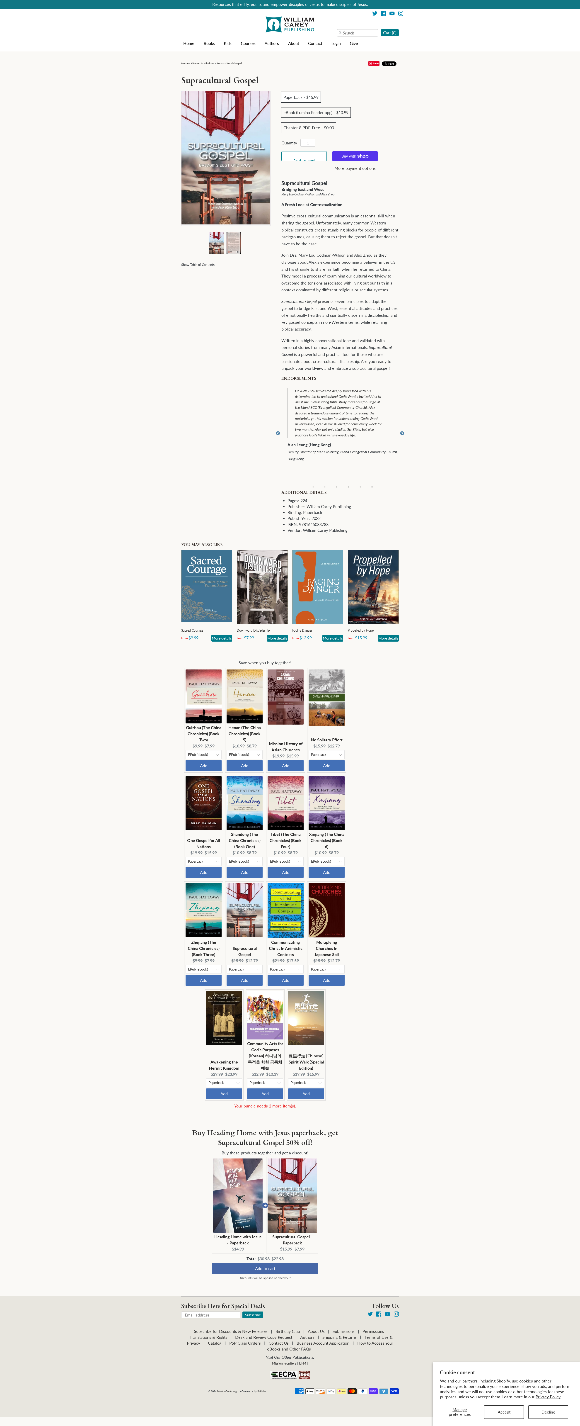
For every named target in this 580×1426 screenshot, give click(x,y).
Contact (315, 43)
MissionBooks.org (227, 1391)
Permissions (373, 1331)
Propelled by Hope (361, 630)
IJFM (302, 1363)
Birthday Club (288, 1331)
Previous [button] (278, 433)
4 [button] (348, 487)
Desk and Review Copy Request (263, 1337)
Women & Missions (202, 63)
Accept (504, 1411)
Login (336, 43)
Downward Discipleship (253, 630)
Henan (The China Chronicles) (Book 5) (244, 733)
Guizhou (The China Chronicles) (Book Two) (203, 733)
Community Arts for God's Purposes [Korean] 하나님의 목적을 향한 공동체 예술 (265, 1056)
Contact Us (279, 1343)
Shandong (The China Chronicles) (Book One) (245, 840)
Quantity (289, 142)
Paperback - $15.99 (301, 97)
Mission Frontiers (284, 1363)
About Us (316, 1331)
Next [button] (402, 433)
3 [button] (336, 487)
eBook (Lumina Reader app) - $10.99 (315, 112)
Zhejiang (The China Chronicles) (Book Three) (204, 948)
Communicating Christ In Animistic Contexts (285, 948)
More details (222, 638)
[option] (343, 423)
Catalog (214, 1343)
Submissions (344, 1331)
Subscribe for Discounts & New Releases (231, 1331)
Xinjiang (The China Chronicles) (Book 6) (326, 840)
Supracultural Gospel (229, 63)
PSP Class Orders (245, 1343)
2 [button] (325, 487)
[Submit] (340, 33)
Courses (248, 43)
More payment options (355, 168)
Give (354, 43)
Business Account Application (323, 1343)
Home (188, 43)
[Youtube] (392, 14)
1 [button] (313, 487)
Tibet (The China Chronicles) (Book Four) (286, 840)
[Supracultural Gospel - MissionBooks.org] (216, 243)
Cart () (389, 32)
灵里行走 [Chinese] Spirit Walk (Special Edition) (306, 1062)
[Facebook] (383, 14)
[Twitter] (374, 14)
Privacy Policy (548, 1396)
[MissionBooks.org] (290, 25)
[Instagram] (401, 14)
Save (376, 63)
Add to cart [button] (265, 1264)
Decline (548, 1411)
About (293, 43)
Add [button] (203, 765)
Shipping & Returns (339, 1337)
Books (209, 43)
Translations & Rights (208, 1337)
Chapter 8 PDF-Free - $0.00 (308, 127)
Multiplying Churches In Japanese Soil (326, 948)
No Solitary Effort (327, 739)
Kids (228, 43)
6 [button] (372, 487)
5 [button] (360, 487)
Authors (272, 43)
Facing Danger (302, 630)
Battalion (262, 1391)
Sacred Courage (192, 630)
